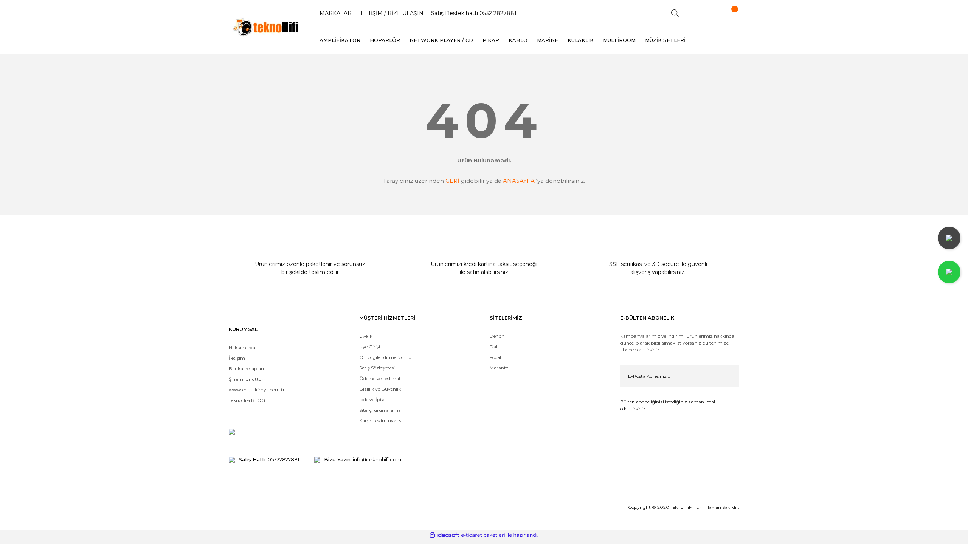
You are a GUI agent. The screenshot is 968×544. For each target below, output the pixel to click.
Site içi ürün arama (380, 410)
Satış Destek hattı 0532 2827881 (474, 13)
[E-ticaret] (483, 535)
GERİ (452, 180)
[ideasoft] (444, 535)
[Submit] (728, 376)
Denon (497, 336)
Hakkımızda (242, 347)
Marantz (499, 368)
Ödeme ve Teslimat (380, 378)
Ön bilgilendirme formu (385, 357)
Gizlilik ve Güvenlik (380, 389)
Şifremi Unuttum (248, 379)
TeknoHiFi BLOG (247, 400)
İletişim (237, 358)
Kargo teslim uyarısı (381, 420)
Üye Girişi (369, 346)
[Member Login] (701, 13)
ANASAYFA (519, 180)
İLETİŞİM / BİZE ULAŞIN (391, 13)
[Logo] (266, 27)
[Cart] (728, 13)
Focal (495, 357)
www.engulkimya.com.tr (257, 390)
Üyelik (365, 336)
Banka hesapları (246, 368)
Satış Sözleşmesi (377, 368)
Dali (494, 346)
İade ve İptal (372, 399)
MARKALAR (336, 13)
